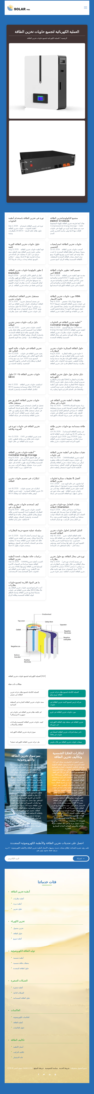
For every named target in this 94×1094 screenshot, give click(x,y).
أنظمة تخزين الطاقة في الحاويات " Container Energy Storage (66, 323)
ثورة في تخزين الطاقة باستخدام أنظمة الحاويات (26, 219)
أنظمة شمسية (18, 958)
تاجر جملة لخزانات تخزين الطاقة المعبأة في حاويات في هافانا (65, 733)
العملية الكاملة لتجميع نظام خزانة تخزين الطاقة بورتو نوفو (64, 693)
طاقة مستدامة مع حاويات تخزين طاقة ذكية (67, 428)
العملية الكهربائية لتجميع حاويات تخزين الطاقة (43, 38)
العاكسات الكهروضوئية (21, 1017)
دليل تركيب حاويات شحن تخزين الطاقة (23, 323)
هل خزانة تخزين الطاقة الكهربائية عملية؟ (24, 742)
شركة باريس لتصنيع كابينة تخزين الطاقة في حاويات (65, 703)
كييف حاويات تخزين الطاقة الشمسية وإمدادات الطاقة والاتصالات (26, 723)
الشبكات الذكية (18, 993)
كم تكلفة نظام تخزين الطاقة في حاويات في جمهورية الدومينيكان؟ (26, 713)
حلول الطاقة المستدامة (21, 998)
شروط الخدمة (64, 1068)
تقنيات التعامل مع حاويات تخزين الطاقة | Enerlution (64, 506)
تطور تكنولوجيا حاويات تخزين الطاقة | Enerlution (25, 271)
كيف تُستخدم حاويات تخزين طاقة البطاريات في (23, 506)
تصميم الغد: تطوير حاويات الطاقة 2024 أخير (65, 271)
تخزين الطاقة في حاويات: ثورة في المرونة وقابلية (24, 428)
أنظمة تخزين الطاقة (20, 891)
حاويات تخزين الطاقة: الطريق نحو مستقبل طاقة (23, 402)
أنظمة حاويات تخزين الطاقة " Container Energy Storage (22, 454)
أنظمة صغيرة (18, 987)
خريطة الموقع (39, 1068)
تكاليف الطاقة (17, 1040)
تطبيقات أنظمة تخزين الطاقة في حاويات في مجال (65, 402)
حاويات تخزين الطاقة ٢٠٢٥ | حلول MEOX (24, 376)
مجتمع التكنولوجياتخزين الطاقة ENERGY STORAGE (64, 219)
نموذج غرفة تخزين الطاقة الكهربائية (23, 732)
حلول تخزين (17, 909)
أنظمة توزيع (17, 939)
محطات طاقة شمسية (21, 963)
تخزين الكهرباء (18, 921)
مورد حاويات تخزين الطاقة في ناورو (63, 712)
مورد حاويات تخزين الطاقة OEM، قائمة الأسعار (65, 297)
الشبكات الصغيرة (19, 980)
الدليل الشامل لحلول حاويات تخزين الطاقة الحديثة (66, 532)
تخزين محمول (18, 928)
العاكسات (15, 1010)
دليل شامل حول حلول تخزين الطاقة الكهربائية (66, 376)
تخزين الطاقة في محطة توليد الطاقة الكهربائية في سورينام (66, 723)
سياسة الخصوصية (51, 1068)
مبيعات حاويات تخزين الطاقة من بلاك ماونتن (66, 742)
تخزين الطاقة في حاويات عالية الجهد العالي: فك (25, 350)
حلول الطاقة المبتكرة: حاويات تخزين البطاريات (66, 350)
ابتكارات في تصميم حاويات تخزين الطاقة (23, 480)
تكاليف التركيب (18, 1052)
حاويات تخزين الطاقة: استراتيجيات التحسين (65, 245)
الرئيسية (64, 38)
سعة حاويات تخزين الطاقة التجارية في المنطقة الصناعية (27, 703)
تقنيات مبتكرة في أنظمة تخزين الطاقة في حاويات (67, 454)
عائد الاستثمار (18, 1057)
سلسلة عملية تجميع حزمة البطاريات (24, 530)
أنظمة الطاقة (18, 1022)
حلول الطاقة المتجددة (21, 968)
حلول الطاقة (17, 933)
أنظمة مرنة (17, 904)
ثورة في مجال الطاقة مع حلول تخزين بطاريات (67, 558)
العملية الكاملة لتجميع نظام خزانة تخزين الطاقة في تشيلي (24, 693)
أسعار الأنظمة (18, 1047)
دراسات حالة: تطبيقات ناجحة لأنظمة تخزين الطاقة (24, 558)
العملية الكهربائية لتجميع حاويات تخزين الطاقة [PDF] (27, 676)
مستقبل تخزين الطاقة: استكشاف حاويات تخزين (23, 297)
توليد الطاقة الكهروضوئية (23, 951)
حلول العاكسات (18, 1028)
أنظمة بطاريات (18, 898)
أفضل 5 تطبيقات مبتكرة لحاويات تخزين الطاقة (65, 480)
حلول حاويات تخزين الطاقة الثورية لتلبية (24, 245)
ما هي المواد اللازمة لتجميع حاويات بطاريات (24, 584)
